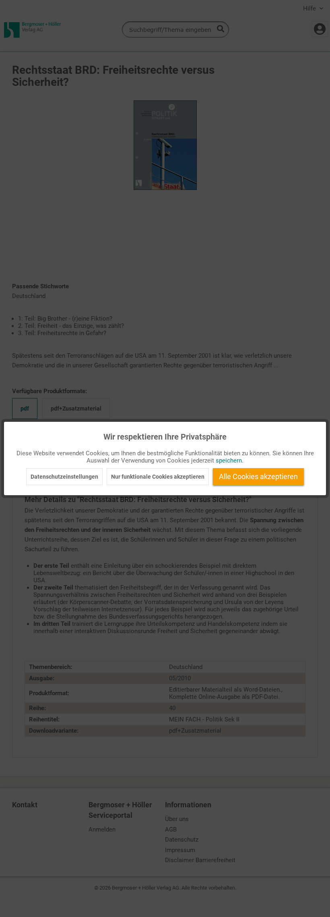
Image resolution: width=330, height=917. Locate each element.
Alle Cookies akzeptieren (258, 476)
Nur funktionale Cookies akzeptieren (157, 476)
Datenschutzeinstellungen (64, 476)
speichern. (229, 460)
